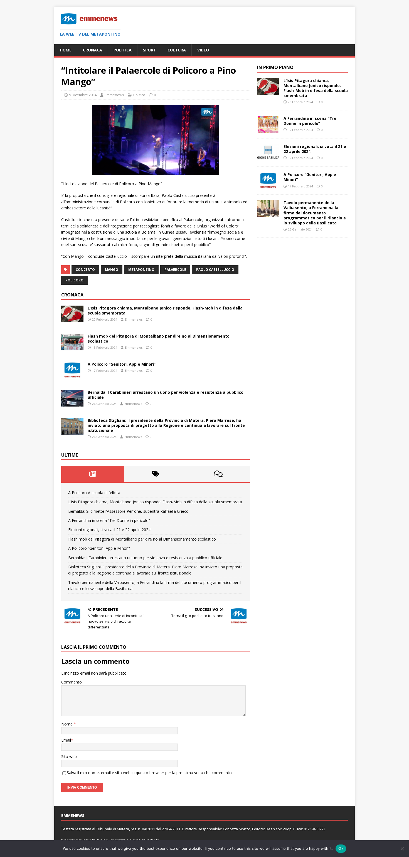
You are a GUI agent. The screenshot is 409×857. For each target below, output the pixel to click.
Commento (71, 682)
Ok (340, 848)
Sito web (69, 756)
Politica (123, 50)
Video (203, 50)
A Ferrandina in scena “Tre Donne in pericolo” (109, 520)
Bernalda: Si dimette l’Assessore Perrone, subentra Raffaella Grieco (128, 511)
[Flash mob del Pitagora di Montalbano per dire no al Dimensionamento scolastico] (72, 347)
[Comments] (218, 474)
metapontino (141, 269)
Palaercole (175, 269)
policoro (74, 280)
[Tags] (155, 474)
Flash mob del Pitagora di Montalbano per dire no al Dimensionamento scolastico (159, 338)
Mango (111, 269)
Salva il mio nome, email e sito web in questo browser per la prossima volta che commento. (150, 772)
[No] (402, 848)
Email (66, 740)
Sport (149, 50)
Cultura (176, 50)
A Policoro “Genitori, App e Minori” (122, 364)
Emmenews (114, 94)
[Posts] (92, 474)
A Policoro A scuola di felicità (94, 492)
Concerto (85, 269)
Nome (67, 724)
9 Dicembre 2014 (83, 94)
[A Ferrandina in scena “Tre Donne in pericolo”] (268, 129)
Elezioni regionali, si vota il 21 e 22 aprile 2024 (109, 529)
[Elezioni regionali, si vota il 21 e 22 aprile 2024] (268, 157)
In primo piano (275, 67)
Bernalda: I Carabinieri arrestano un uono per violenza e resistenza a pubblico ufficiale (165, 395)
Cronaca (92, 50)
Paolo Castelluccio (215, 269)
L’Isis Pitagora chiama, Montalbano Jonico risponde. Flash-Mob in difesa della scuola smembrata (165, 310)
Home (66, 50)
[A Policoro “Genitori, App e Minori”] (72, 375)
